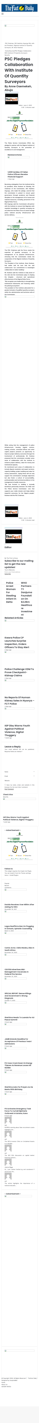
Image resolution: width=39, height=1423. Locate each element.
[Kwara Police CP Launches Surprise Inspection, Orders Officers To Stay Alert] (19, 621)
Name (19, 772)
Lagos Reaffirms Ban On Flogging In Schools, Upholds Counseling (19, 927)
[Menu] (3, 13)
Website (7, 780)
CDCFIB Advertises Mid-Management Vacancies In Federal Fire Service (16, 971)
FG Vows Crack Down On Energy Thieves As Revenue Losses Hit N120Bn (18, 1065)
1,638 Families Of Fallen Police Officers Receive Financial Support (18, 174)
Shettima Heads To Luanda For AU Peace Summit (19, 1018)
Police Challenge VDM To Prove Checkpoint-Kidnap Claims (19, 672)
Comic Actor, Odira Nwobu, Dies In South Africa (19, 949)
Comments (8, 887)
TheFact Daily (32, 1378)
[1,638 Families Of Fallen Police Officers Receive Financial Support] (19, 157)
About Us (4, 1384)
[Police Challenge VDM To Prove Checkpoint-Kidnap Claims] (19, 652)
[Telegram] (1, 1403)
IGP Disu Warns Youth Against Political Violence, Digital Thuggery (17, 730)
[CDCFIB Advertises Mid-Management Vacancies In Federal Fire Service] (16, 955)
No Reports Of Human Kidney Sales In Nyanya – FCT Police (19, 700)
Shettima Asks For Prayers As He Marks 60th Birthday (19, 1088)
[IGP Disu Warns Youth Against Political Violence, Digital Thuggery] (19, 709)
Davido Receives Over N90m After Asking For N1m (19, 905)
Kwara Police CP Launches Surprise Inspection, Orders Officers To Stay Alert (17, 642)
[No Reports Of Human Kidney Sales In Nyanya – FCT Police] (19, 681)
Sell (6, 1125)
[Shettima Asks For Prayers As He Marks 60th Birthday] (16, 1072)
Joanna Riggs (9, 1167)
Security (11, 51)
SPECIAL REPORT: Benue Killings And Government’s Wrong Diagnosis (18, 995)
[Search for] (37, 13)
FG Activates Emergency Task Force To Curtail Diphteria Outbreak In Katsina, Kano (18, 1111)
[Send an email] (23, 105)
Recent (7, 885)
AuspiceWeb (13, 1380)
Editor (21, 105)
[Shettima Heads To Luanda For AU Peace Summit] (16, 1003)
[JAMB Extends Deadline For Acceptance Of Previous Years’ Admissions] (16, 1024)
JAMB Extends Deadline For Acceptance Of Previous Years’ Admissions (18, 1041)
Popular (7, 883)
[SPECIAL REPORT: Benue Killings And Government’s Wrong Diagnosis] (16, 979)
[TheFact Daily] (20, 8)
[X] (0, 1403)
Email (19, 776)
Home (7, 51)
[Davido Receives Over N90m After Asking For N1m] (16, 890)
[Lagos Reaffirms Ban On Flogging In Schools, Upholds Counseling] (16, 912)
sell (6, 1139)
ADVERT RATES (6, 1386)
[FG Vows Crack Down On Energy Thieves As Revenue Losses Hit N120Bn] (16, 1048)
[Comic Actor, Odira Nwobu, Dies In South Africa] (16, 933)
